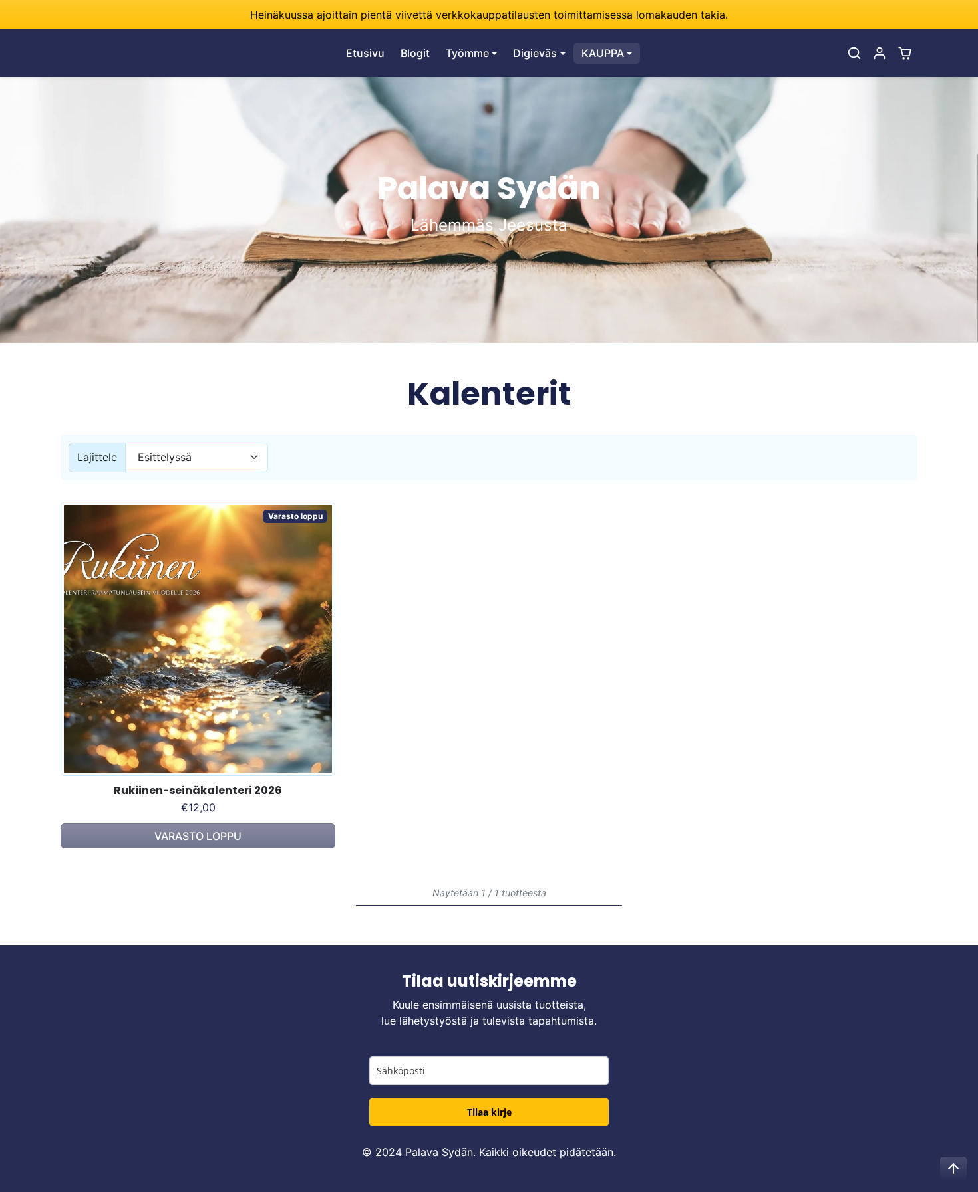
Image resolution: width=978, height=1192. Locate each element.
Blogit (415, 53)
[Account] (879, 53)
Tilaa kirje (489, 1112)
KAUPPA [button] (602, 53)
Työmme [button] (467, 53)
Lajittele (97, 457)
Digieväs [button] (535, 53)
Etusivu (365, 53)
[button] (854, 53)
